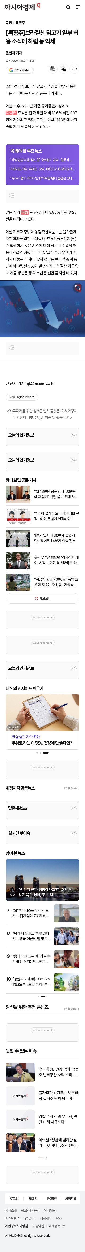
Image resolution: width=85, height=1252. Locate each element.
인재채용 (49, 1210)
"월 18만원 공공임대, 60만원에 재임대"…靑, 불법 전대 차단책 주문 (56, 494)
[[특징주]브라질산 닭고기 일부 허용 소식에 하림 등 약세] (42, 308)
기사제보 (45, 1218)
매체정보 (54, 1225)
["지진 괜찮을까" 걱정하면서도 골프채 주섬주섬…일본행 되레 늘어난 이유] (20, 1127)
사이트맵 (70, 1198)
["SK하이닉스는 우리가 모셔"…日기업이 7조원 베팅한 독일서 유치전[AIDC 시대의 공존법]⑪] (66, 921)
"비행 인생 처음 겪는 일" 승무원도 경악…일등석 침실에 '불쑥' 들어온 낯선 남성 (42, 160)
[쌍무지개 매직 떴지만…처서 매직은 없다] (20, 1151)
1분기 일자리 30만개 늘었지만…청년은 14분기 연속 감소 (55, 538)
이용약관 (38, 1225)
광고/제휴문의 (30, 1210)
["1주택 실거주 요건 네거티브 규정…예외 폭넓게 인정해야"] (18, 524)
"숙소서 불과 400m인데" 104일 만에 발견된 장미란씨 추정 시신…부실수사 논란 (42, 178)
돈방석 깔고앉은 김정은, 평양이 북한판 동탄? (57, 1072)
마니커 (11, 113)
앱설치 (33, 1198)
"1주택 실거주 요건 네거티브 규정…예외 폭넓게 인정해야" (56, 516)
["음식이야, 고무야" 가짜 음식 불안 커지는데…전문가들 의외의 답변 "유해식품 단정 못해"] (66, 967)
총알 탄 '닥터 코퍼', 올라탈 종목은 (59, 1095)
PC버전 (52, 1198)
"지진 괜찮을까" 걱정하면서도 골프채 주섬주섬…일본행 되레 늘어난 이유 (58, 1119)
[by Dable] (71, 1009)
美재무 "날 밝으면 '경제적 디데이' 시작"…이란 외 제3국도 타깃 (56, 560)
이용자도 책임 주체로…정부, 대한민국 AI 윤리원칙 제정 (42, 169)
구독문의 (29, 1218)
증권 (9, 23)
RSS (58, 1218)
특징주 (20, 23)
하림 (24, 212)
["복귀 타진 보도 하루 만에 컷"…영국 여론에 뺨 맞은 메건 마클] (66, 944)
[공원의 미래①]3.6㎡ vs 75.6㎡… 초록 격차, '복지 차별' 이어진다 (31, 984)
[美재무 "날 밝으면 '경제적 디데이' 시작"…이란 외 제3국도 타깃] (18, 568)
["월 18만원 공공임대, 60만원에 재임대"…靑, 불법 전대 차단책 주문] (18, 502)
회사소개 (11, 1210)
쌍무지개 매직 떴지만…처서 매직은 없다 (58, 1143)
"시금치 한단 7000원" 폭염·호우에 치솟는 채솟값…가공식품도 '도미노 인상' (56, 582)
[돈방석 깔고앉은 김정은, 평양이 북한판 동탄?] (20, 1080)
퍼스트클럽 (12, 1218)
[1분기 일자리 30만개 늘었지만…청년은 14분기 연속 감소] (18, 546)
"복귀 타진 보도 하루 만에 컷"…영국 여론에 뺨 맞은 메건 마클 (30, 938)
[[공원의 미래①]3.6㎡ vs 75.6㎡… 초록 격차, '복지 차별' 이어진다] (66, 990)
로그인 (14, 1198)
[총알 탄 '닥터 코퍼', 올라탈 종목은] (20, 1104)
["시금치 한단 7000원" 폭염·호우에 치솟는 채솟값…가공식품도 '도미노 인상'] (18, 590)
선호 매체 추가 (22, 70)
